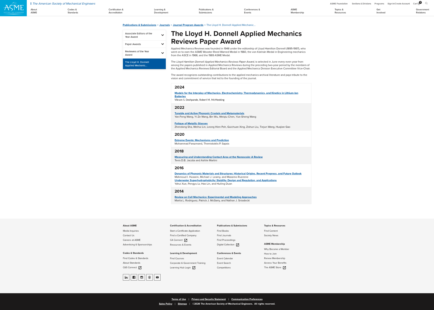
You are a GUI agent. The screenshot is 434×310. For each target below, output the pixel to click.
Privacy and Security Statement (209, 299)
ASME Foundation (339, 3)
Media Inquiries (131, 230)
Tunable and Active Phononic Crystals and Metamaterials (209, 113)
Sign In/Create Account (399, 3)
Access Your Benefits (275, 262)
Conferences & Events (229, 253)
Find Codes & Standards (135, 258)
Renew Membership (274, 258)
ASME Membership (274, 243)
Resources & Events (180, 244)
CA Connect (176, 240)
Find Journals (224, 235)
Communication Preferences (247, 299)
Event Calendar (225, 258)
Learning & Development (183, 253)
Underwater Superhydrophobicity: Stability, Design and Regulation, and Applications (226, 180)
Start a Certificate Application (185, 230)
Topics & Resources (274, 225)
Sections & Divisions (361, 3)
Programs (379, 3)
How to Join (270, 253)
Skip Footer (7, 220)
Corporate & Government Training (187, 263)
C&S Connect (130, 267)
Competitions (224, 267)
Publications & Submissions (139, 25)
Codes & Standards (133, 253)
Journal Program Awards (188, 25)
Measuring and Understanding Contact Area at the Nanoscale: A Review (219, 157)
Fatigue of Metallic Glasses (191, 123)
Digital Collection (225, 244)
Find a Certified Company (183, 235)
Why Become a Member (276, 249)
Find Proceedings (226, 240)
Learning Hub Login (180, 267)
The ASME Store (272, 267)
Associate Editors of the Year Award (138, 35)
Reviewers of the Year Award (137, 53)
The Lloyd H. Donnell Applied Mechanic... (137, 64)
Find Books (223, 230)
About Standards (131, 262)
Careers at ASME (132, 240)
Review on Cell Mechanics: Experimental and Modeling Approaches (216, 197)
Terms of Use (179, 299)
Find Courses (177, 258)
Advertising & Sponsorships (137, 244)
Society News (271, 235)
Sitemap (182, 304)
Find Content (271, 230)
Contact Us (128, 235)
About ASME (130, 225)
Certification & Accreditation (185, 225)
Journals (164, 25)
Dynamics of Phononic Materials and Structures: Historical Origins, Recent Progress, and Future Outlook (238, 173)
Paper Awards (133, 44)
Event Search (224, 263)
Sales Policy (165, 304)
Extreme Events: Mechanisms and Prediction (202, 140)
